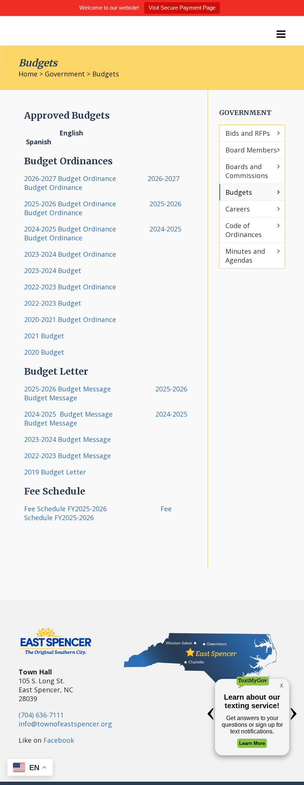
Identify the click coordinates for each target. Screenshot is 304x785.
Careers (237, 208)
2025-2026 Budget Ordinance (70, 203)
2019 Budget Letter (55, 471)
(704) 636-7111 (41, 714)
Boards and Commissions (246, 171)
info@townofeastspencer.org (65, 723)
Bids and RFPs (247, 133)
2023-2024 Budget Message (67, 439)
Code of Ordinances (243, 230)
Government (65, 73)
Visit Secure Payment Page (182, 7)
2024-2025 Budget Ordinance (70, 228)
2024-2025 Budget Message (68, 414)
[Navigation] (281, 34)
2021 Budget (44, 335)
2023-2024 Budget (52, 270)
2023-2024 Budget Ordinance (70, 254)
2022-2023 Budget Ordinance (70, 286)
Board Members (251, 149)
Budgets (238, 192)
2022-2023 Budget (52, 303)
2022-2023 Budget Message (67, 455)
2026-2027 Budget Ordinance (70, 178)
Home (28, 73)
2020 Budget (44, 352)
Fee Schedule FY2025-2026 (66, 508)
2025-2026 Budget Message (68, 388)
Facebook (58, 740)
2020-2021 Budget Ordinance (70, 319)
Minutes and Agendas (245, 256)
